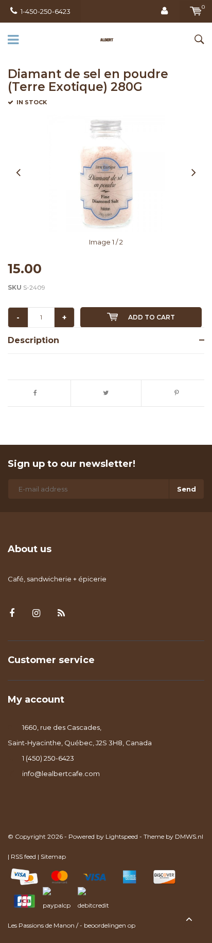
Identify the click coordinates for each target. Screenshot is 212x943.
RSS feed (23, 856)
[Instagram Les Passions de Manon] (36, 613)
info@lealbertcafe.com (61, 773)
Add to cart (151, 317)
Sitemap (53, 856)
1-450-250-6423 (45, 11)
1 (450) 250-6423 (48, 758)
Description (33, 340)
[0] (196, 11)
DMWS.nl (189, 836)
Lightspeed (121, 836)
